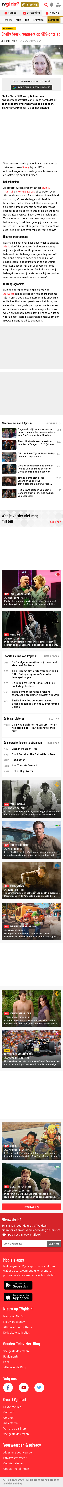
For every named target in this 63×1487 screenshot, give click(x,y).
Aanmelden (54, 1244)
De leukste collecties (16, 1333)
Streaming (38, 20)
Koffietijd (8, 294)
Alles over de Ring (14, 1368)
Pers (6, 1362)
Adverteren (10, 1423)
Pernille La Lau (26, 191)
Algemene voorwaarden (18, 1453)
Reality (8, 20)
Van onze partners (14, 1429)
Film (27, 20)
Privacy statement (15, 1458)
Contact (8, 1412)
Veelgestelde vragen (16, 1351)
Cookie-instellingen (16, 1469)
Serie (18, 20)
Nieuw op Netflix (14, 1316)
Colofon (8, 1418)
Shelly (26, 167)
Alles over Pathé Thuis (17, 1327)
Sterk (6, 246)
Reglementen (11, 1357)
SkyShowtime (12, 1407)
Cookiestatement (14, 1463)
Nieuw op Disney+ (15, 1322)
